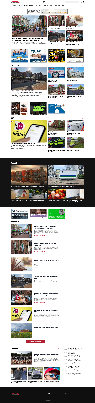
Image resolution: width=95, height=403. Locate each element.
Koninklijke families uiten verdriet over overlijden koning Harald (75, 370)
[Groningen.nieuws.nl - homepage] (16, 2)
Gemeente (20, 5)
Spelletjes (49, 5)
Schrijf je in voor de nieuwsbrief (72, 393)
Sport (45, 5)
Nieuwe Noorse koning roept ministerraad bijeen (74, 353)
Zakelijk (39, 5)
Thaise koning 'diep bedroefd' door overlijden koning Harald (74, 356)
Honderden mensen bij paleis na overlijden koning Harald (74, 367)
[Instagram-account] (49, 394)
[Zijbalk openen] (11, 5)
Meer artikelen (35, 341)
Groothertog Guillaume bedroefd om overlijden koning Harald (74, 360)
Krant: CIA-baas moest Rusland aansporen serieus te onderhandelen (74, 374)
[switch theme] (81, 2)
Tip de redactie (56, 5)
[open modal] (83, 2)
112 (36, 5)
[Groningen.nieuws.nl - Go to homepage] (16, 394)
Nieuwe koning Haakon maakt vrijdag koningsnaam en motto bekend (74, 363)
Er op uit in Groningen (28, 5)
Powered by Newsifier (47, 400)
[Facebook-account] (46, 394)
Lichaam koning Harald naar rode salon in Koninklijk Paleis (75, 349)
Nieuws (14, 5)
